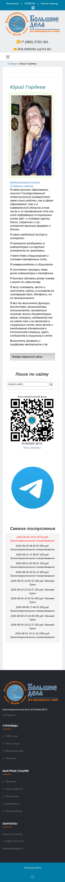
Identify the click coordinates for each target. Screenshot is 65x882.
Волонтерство (14, 750)
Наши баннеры (32, 447)
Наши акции (13, 743)
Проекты (11, 781)
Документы (12, 803)
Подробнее (10, 715)
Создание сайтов (21, 186)
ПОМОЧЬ (29, 3)
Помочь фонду (14, 811)
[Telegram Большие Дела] (32, 487)
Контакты (12, 3)
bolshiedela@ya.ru (34, 49)
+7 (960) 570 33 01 (13, 841)
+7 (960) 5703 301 (34, 42)
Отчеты (11, 758)
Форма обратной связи (27, 356)
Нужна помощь (49, 3)
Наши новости (14, 788)
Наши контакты (12, 834)
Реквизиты (12, 796)
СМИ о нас (12, 736)
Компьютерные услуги (25, 182)
